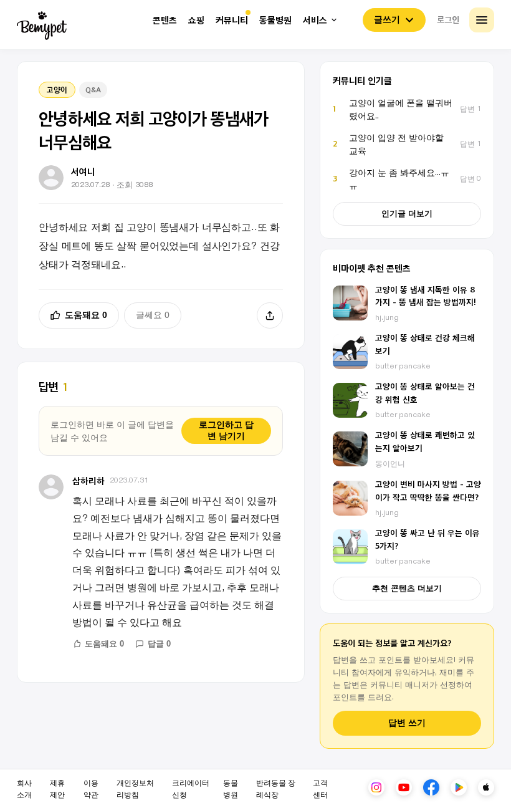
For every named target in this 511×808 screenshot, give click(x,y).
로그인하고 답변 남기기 (226, 430)
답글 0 (159, 643)
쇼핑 (196, 20)
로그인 (448, 19)
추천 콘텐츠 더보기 (407, 588)
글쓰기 (387, 19)
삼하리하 (88, 480)
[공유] (270, 315)
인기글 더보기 (406, 213)
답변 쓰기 (407, 723)
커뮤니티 (232, 20)
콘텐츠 (165, 20)
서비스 (315, 20)
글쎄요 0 (153, 315)
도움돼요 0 (86, 315)
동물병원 (275, 20)
